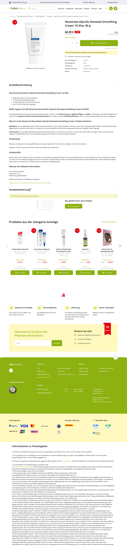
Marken (87, 8)
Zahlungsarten (83, 374)
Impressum (61, 371)
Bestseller (79, 8)
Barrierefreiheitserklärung (65, 374)
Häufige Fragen (84, 368)
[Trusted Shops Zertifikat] (13, 390)
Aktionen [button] (61, 8)
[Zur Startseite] (17, 8)
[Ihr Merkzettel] (106, 8)
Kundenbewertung (20, 189)
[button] (120, 246)
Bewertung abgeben (73, 206)
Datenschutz (41, 371)
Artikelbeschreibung (20, 84)
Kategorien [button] (70, 8)
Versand (115, 48)
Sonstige (49, 16)
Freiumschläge (83, 371)
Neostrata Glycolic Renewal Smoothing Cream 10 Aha (71, 16)
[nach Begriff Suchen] (29, 8)
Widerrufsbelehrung (43, 374)
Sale (100, 8)
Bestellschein (103, 371)
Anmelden (56, 343)
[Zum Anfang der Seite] (115, 357)
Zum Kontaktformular (44, 393)
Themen (94, 8)
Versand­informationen (106, 368)
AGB (38, 368)
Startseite (12, 16)
